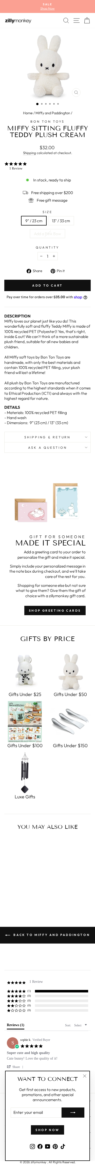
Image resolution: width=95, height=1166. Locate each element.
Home (28, 113)
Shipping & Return (47, 437)
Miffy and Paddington (52, 113)
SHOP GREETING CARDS (55, 610)
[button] (16, 1067)
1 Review (15, 168)
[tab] (15, 1026)
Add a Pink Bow (47, 233)
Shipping (29, 153)
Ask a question (47, 447)
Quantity (47, 247)
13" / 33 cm (61, 220)
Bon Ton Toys (47, 121)
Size (47, 212)
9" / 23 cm (33, 220)
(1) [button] (29, 990)
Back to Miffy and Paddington (51, 935)
